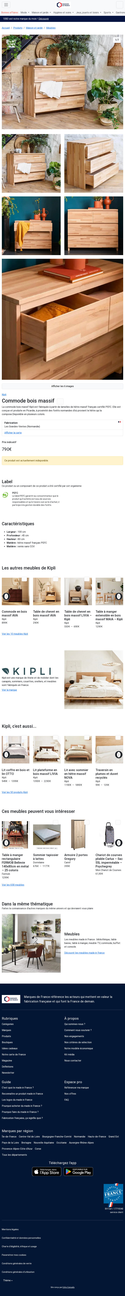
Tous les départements (14, 1154)
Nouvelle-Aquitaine (44, 1142)
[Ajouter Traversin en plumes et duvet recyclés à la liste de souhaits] (118, 737)
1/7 (117, 39)
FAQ (66, 1099)
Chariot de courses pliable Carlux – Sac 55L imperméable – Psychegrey (109, 860)
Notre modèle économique (78, 1048)
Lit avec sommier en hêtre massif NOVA (76, 773)
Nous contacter (72, 1060)
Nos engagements (74, 1036)
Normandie (79, 1136)
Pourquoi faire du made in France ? (20, 1112)
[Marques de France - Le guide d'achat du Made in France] (63, 5)
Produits (17, 27)
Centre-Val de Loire (29, 1136)
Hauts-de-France (97, 1136)
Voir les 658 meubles (13, 884)
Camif (67, 862)
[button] (62, 1255)
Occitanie (61, 1142)
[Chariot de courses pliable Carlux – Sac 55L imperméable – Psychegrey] (109, 835)
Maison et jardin (34, 27)
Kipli (4, 394)
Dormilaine (38, 862)
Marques (6, 1030)
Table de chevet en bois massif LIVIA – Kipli (78, 615)
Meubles (50, 27)
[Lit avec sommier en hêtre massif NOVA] (78, 750)
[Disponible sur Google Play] (78, 1171)
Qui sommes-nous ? (74, 1024)
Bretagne (26, 1142)
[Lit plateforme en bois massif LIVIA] (47, 750)
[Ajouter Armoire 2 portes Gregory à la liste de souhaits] (86, 822)
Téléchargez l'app (62, 1163)
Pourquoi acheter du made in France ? (22, 1105)
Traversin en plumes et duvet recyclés (107, 773)
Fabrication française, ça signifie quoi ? (22, 1118)
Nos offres (70, 1093)
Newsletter (8, 1072)
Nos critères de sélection (78, 1042)
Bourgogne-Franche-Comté (56, 1136)
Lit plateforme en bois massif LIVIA (45, 772)
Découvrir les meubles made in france (84, 952)
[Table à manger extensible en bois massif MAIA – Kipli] (109, 591)
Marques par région (17, 1131)
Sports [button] (108, 12)
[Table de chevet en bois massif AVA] (47, 591)
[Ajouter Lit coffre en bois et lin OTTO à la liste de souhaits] (24, 737)
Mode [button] (24, 12)
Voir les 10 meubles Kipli (15, 633)
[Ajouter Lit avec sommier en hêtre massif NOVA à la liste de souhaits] (86, 737)
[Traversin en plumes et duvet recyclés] (109, 750)
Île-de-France (9, 1136)
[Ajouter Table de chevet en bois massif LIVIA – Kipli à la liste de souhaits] (86, 579)
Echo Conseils (69, 1287)
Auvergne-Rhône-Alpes (81, 1142)
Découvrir (44, 18)
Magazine (7, 1060)
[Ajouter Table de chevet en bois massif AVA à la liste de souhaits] (55, 579)
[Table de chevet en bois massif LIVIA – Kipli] (78, 591)
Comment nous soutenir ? (78, 1030)
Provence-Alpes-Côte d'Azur (17, 1148)
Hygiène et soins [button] (62, 12)
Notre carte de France (14, 1054)
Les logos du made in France (17, 1099)
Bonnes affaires (9, 12)
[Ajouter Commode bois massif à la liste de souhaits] (60, 401)
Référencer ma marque (76, 1087)
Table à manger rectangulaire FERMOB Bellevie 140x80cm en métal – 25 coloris (15, 862)
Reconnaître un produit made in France (22, 1093)
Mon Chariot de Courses (108, 870)
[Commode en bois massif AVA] (15, 591)
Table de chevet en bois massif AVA (46, 613)
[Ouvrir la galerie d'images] (62, 82)
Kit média (69, 1054)
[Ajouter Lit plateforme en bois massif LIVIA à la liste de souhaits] (55, 737)
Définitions (7, 1066)
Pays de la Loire (10, 1142)
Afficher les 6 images (62, 386)
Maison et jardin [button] (40, 12)
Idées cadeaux (10, 1048)
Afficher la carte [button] (13, 432)
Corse (38, 1148)
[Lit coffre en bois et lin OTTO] (15, 750)
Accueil (6, 27)
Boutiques (7, 1042)
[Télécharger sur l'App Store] (46, 1171)
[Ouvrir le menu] (6, 5)
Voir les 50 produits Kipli (15, 792)
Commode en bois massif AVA (14, 613)
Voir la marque (9, 690)
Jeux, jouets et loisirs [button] (87, 12)
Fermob (6, 873)
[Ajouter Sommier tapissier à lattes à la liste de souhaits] (55, 822)
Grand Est (114, 1136)
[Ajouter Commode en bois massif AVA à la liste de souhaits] (24, 579)
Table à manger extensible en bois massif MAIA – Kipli (109, 615)
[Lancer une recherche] (119, 4)
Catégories (8, 1024)
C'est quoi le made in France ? (18, 1087)
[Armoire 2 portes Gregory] (78, 835)
